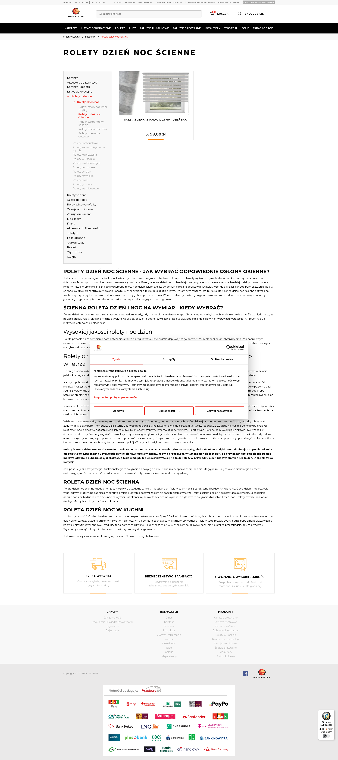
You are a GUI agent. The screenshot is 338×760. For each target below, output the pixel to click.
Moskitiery (212, 28)
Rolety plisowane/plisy (81, 204)
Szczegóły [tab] (169, 359)
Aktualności (169, 643)
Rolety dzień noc (88, 102)
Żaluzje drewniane (187, 28)
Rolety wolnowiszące (87, 163)
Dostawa (169, 626)
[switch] (326, 736)
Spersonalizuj (167, 410)
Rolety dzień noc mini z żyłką (92, 108)
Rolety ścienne (77, 195)
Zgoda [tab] (116, 359)
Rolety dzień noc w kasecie (91, 123)
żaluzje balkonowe (148, 536)
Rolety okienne (81, 96)
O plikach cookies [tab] (222, 359)
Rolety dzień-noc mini (92, 129)
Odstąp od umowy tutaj (258, 2)
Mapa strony (169, 656)
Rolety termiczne (84, 167)
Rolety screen (82, 171)
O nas (117, 2)
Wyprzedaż (74, 252)
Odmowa (118, 410)
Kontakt (130, 2)
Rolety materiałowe (86, 143)
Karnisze (71, 28)
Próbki (71, 247)
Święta (71, 257)
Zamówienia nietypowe (200, 2)
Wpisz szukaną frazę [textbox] (110, 13)
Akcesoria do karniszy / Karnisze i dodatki (82, 84)
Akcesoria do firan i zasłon (84, 228)
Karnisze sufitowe (226, 626)
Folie (245, 28)
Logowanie (112, 626)
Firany (71, 223)
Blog (169, 647)
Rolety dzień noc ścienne (89, 116)
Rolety (120, 28)
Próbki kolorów (228, 2)
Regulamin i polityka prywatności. (116, 397)
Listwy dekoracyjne (96, 28)
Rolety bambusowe (86, 188)
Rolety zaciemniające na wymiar (89, 149)
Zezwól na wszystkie (219, 410)
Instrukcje (145, 2)
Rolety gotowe (82, 184)
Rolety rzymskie (83, 175)
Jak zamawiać (112, 617)
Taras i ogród (263, 28)
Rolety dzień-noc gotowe (89, 135)
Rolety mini (80, 180)
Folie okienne (76, 237)
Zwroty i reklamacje (168, 2)
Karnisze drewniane (226, 617)
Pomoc (169, 639)
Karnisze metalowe (225, 622)
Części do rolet (77, 199)
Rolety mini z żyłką (85, 154)
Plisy (132, 28)
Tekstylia (230, 28)
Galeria (169, 652)
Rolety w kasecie (84, 159)
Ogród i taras (75, 242)
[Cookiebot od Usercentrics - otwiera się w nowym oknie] (229, 347)
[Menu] (332, 712)
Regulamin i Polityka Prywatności (112, 622)
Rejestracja (112, 630)
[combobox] (149, 13)
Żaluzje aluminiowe (154, 28)
